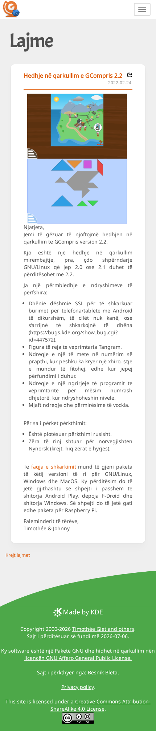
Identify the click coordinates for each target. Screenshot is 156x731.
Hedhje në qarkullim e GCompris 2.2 (73, 75)
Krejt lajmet (17, 555)
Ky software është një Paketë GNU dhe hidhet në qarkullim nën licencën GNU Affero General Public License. (78, 654)
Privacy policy (77, 686)
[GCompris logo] (16, 8)
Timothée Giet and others (103, 628)
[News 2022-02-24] (129, 75)
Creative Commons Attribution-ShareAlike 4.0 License (100, 705)
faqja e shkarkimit (53, 466)
